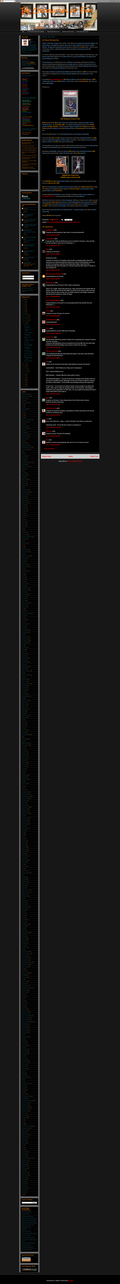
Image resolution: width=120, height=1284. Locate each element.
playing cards (24, 894)
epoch (23, 617)
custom (23, 585)
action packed (24, 426)
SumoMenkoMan (51, 319)
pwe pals (23, 917)
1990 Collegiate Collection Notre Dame (29, 1222)
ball (22, 451)
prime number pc (25, 906)
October (26, 318)
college (23, 572)
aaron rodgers (24, 421)
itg (22, 736)
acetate (23, 423)
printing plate (24, 909)
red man (23, 921)
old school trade (25, 855)
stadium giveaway (25, 1036)
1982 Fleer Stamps (25, 1214)
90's (48, 222)
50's (22, 404)
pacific (23, 864)
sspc (23, 1034)
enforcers (24, 615)
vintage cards (24, 1172)
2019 (24, 311)
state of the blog (25, 1045)
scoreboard (24, 970)
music (23, 834)
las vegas (24, 768)
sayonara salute (25, 966)
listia (23, 787)
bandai (23, 453)
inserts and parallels (26, 734)
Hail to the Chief (27, 325)
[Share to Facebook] (70, 220)
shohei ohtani (24, 981)
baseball (53, 222)
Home (70, 456)
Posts (25, 276)
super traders (24, 1068)
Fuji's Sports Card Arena (32, 64)
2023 (24, 304)
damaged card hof (25, 587)
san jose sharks (25, 960)
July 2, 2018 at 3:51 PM (53, 245)
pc (22, 875)
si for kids (24, 983)
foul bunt (26, 208)
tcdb (23, 1079)
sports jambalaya (25, 1026)
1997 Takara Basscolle (26, 1227)
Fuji (47, 361)
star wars (24, 1043)
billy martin (24, 481)
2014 (24, 379)
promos (23, 915)
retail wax (24, 930)
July (25, 323)
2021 (24, 308)
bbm (23, 470)
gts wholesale (24, 689)
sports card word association (27, 1021)
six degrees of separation (27, 987)
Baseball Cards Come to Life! (30, 219)
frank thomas (24, 653)
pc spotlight (24, 879)
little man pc (24, 789)
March (25, 368)
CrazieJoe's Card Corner (29, 257)
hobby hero (24, 706)
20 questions (24, 398)
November (26, 316)
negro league (24, 841)
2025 (24, 301)
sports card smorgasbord (27, 1015)
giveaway (24, 664)
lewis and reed (25, 783)
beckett (23, 477)
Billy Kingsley (50, 282)
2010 (24, 386)
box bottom (24, 506)
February (26, 370)
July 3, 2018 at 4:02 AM (53, 347)
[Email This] (65, 220)
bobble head (24, 500)
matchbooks (24, 804)
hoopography (24, 717)
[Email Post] (62, 219)
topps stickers (24, 1136)
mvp (23, 836)
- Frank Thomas (25, 89)
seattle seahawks (25, 972)
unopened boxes (25, 1160)
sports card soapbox (26, 1017)
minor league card (25, 813)
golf (22, 672)
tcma (23, 1081)
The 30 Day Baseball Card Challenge (35, 31)
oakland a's (24, 849)
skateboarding (24, 989)
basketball (59, 222)
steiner (23, 1047)
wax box (23, 1181)
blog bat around (25, 489)
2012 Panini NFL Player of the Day (28, 1243)
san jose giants (25, 955)
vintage (23, 1170)
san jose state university (26, 962)
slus (22, 998)
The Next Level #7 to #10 (68, 31)
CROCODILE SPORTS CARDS (30, 224)
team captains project (26, 1083)
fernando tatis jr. (25, 632)
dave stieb (24, 592)
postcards (24, 902)
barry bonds (24, 455)
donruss (23, 600)
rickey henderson (25, 932)
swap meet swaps (25, 1077)
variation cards (25, 1166)
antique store (24, 438)
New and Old (26, 258)
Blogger (70, 1280)
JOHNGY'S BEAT (27, 262)
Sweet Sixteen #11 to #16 (82, 31)
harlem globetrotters (26, 696)
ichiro (23, 728)
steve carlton (24, 1051)
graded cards (67, 222)
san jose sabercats (25, 958)
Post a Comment (49, 448)
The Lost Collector (52, 351)
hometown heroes (25, 715)
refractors (24, 926)
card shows (24, 534)
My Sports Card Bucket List (27, 335)
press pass (24, 904)
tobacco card (24, 1115)
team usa (23, 1087)
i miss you (24, 726)
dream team (24, 606)
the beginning (24, 1098)
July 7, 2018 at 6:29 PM (53, 444)
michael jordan (25, 809)
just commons (24, 755)
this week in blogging (26, 1106)
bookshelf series (25, 502)
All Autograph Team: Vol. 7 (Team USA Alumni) (28, 358)
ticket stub (24, 1113)
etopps (23, 621)
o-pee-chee (24, 847)
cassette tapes (25, 543)
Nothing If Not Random (29, 244)
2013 (24, 380)
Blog (23, 31)
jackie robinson (25, 738)
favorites (23, 628)
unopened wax (25, 1162)
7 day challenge (25, 409)
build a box (24, 521)
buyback (23, 523)
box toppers (24, 511)
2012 (24, 382)
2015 (24, 377)
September (26, 320)
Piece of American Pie (28, 332)
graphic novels (25, 681)
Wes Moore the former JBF (54, 274)
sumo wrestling (25, 1062)
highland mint (24, 702)
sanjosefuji (29, 65)
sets (23, 979)
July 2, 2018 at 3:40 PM (53, 235)
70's (22, 413)
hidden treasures (25, 700)
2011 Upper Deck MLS (26, 1235)
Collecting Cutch (51, 408)
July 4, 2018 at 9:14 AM (53, 415)
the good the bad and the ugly (27, 1100)
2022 (24, 306)
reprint (23, 928)
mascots (23, 802)
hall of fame (24, 694)
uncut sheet (24, 1155)
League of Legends (28, 355)
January (26, 371)
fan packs (24, 626)
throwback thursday (26, 1109)
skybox (23, 994)
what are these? (25, 1187)
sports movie (24, 1028)
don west (23, 598)
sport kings (24, 1002)
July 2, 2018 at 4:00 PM (53, 254)
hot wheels (24, 723)
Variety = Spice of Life (28, 353)
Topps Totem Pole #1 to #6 (53, 31)
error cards (24, 619)
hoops (23, 719)
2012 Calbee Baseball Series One (28, 1237)
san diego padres (25, 951)
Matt (47, 249)
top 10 (23, 1119)
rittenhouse (24, 934)
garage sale (24, 660)
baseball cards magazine (27, 462)
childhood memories (26, 555)
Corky (48, 328)
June (25, 363)
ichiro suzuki (24, 730)
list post (23, 785)
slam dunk (24, 996)
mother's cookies (25, 823)
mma (23, 815)
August (25, 321)
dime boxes (24, 596)
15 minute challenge (26, 394)
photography (24, 885)
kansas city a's (25, 757)
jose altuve (24, 751)
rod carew (24, 936)
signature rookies (25, 985)
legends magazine (25, 779)
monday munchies (25, 817)
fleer (23, 645)
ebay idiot (24, 611)
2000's (23, 400)
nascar (23, 838)
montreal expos (25, 819)
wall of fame (24, 1177)
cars (23, 540)
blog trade (24, 496)
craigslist (23, 581)
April (25, 366)
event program (25, 623)
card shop (24, 532)
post (23, 898)
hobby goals (24, 704)
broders (23, 519)
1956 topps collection (26, 396)
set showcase (24, 977)
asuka (23, 440)
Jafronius (49, 431)
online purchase (25, 860)
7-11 (23, 411)
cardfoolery (24, 538)
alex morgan (24, 432)
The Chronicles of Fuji (57, 10)
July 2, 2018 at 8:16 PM (53, 316)
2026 (24, 299)
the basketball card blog (26, 1096)
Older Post (94, 456)
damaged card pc (25, 589)
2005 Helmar (24, 1229)
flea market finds (25, 640)
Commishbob (50, 238)
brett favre (24, 515)
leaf (22, 772)
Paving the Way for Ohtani (28, 330)
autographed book (25, 445)
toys (23, 1145)
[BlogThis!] (67, 220)
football (23, 649)
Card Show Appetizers (28, 351)
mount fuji (24, 826)
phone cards (24, 883)
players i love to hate (26, 892)
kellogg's (23, 760)
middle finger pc (25, 811)
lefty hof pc (24, 777)
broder (23, 517)
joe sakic (23, 749)
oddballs (23, 853)
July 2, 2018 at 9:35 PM (53, 324)
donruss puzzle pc (25, 602)
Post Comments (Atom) (74, 461)
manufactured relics (26, 798)
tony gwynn (24, 1117)
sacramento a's (25, 947)
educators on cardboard (26, 613)
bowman (23, 504)
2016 (24, 375)
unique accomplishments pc (27, 1157)
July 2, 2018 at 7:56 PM (53, 307)
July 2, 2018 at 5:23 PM (53, 270)
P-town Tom (50, 337)
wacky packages (25, 1175)
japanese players (25, 745)
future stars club (25, 657)
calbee (23, 530)
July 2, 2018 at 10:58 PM (53, 333)
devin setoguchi (25, 594)
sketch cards (24, 992)
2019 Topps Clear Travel (27, 1249)
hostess (23, 721)
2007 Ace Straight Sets (26, 1231)
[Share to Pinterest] (71, 220)
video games (24, 1168)
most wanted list (25, 821)
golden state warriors (26, 670)
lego (22, 781)
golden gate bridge (25, 666)
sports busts (24, 1009)
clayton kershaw (25, 566)
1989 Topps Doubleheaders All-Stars (29, 1220)
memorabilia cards (25, 806)
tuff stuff (23, 1149)
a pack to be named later (27, 419)
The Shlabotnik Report (53, 300)
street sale (24, 1058)
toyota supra (24, 1143)
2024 (24, 302)
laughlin (23, 770)
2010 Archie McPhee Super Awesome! (29, 1233)
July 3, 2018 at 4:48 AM (53, 358)
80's (22, 415)
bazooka (23, 468)
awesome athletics (25, 449)
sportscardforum (25, 1032)
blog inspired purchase (26, 492)
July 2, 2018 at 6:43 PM (53, 279)
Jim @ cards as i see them (27, 288)
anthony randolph (25, 436)
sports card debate (25, 1011)
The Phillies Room (27, 230)
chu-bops (24, 560)
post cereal (24, 900)
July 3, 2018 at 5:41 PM (53, 394)
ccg (22, 545)
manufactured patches (26, 796)
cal (22, 528)
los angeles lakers (25, 792)
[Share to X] (68, 220)
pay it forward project (26, 872)
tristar (23, 1147)
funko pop (24, 655)
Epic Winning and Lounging (27, 348)
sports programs (25, 1030)
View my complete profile (27, 52)
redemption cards (25, 923)
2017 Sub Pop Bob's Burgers (27, 1247)
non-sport (24, 845)
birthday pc (24, 483)
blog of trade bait (25, 494)
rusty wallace (24, 943)
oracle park (24, 862)
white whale (24, 1189)
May (25, 364)
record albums (25, 919)
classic (23, 562)
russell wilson (24, 940)
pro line (23, 911)
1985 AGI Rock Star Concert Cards (29, 1218)
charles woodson (25, 549)
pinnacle (23, 887)
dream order (24, 604)
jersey (23, 747)
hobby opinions (25, 709)
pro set (23, 913)
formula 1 (23, 651)
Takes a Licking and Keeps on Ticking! (28, 345)
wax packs (24, 1183)
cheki (23, 553)
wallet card (24, 1179)
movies (23, 830)
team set (23, 1085)
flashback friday (25, 638)
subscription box (25, 1060)
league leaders (25, 775)
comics (23, 577)
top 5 (23, 1121)
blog (22, 487)
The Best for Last (27, 350)
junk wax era (24, 753)
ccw (22, 547)
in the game (24, 732)
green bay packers (25, 683)
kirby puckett (24, 762)
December (26, 314)
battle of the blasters (26, 466)
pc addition (24, 877)
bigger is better (25, 479)
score (23, 968)
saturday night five (25, 964)
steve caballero (25, 1049)
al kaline (23, 430)
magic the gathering (26, 794)
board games (24, 498)
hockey (23, 711)
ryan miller (24, 945)
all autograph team (25, 434)
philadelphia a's (25, 881)
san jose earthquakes (26, 953)
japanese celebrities (26, 743)
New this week (26, 253)
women (23, 1192)
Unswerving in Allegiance (27, 327)
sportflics (23, 1004)
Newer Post (46, 456)
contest (23, 579)
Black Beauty (26, 342)
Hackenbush (49, 230)
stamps (23, 1038)
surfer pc (23, 1075)
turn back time (24, 1151)
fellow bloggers (25, 630)
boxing (23, 513)
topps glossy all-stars (26, 1128)
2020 (24, 309)
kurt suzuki (24, 766)
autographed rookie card (27, 447)
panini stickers (25, 870)
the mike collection (25, 1102)
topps (23, 1123)
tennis (23, 1092)
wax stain (24, 1185)
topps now (24, 1132)
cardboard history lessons (27, 536)
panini (23, 868)
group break (24, 687)
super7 (23, 1070)
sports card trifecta (25, 1019)
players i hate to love (26, 889)
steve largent (24, 1053)
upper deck (24, 1164)
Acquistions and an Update (29, 226)
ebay (23, 609)
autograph (24, 443)
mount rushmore (25, 828)
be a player (24, 472)
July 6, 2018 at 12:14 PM (53, 427)
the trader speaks (25, 1104)
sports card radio (25, 1013)
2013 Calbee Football (26, 1245)
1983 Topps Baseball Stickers (28, 1216)
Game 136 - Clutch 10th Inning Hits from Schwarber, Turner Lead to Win (30, 232)
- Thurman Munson (25, 88)
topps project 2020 (25, 1134)
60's (22, 406)
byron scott (24, 526)
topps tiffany (24, 1138)
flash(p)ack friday (25, 636)
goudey (23, 677)
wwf (22, 1194)
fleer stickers (24, 647)
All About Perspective (28, 360)
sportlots (23, 1006)
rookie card (76, 222)
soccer (23, 1000)
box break (24, 509)
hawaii (23, 698)
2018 (24, 313)
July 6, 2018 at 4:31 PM (53, 436)
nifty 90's (23, 843)
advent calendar (25, 428)
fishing (23, 634)
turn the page (24, 1153)
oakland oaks (24, 851)
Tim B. (48, 311)
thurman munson (25, 1111)
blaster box (24, 485)
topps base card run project (27, 1126)
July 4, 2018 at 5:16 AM (53, 404)
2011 (24, 384)
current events (25, 583)
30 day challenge (25, 402)
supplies (23, 1072)
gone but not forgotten (26, 675)
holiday (23, 713)
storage (23, 1055)
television (23, 1089)
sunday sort (24, 1064)
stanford (23, 1040)
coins (23, 568)
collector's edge (25, 570)
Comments (26, 278)
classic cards (24, 564)
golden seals (24, 668)
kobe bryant (24, 764)
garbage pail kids (25, 662)
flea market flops (25, 643)
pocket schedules (25, 896)
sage (23, 949)
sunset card (24, 1066)
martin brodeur (25, 800)
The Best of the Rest (27, 215)
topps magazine (25, 1130)
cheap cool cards (25, 551)
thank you (24, 1094)
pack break (24, 866)
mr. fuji (23, 832)
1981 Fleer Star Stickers (26, 1212)
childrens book (25, 558)
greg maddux (24, 685)
